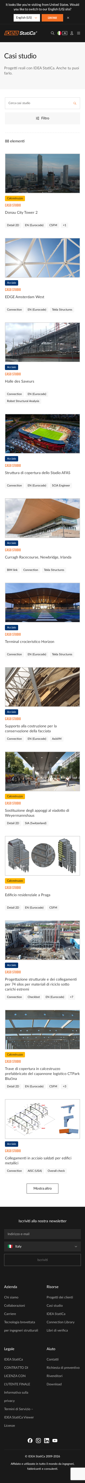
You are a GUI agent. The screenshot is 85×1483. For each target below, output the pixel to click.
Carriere (10, 1314)
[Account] (72, 33)
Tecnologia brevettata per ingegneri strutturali (21, 1326)
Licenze (9, 1425)
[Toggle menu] (78, 33)
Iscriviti (42, 1260)
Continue (52, 18)
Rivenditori (55, 1376)
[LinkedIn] (46, 1440)
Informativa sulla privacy (16, 1397)
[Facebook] (30, 1440)
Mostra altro (42, 1188)
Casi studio (55, 1305)
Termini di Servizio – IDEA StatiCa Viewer (19, 1413)
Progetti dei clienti (60, 1297)
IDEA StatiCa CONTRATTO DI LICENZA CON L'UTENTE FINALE (17, 1372)
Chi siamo (11, 1297)
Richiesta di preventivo (63, 1367)
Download (54, 1384)
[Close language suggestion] (68, 17)
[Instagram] (38, 1440)
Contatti (53, 1359)
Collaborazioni (14, 1305)
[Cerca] (52, 33)
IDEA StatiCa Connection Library (60, 1318)
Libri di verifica (57, 1330)
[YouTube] (54, 1440)
